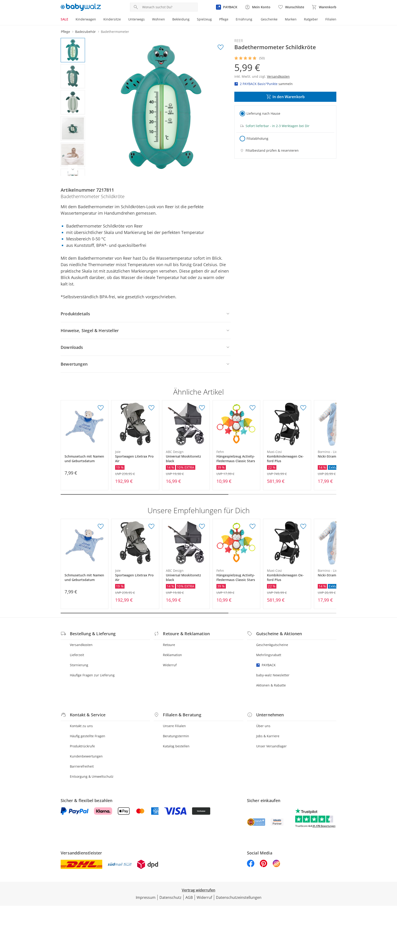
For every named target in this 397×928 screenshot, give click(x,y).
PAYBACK (269, 665)
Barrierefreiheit (82, 766)
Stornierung (79, 665)
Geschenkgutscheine (272, 645)
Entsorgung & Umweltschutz (91, 776)
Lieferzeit (77, 655)
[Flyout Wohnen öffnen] (167, 20)
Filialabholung (257, 138)
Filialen (330, 19)
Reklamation (172, 655)
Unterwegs (136, 19)
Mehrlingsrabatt (268, 655)
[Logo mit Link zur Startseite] (81, 7)
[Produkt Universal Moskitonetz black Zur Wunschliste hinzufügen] (202, 408)
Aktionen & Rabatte (271, 685)
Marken (291, 19)
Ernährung (244, 19)
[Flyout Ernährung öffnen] (254, 20)
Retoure (169, 645)
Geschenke (269, 19)
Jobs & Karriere (267, 736)
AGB (189, 897)
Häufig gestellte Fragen (87, 736)
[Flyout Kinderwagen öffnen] (98, 20)
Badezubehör (85, 31)
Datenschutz (170, 897)
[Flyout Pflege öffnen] (230, 20)
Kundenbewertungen (86, 756)
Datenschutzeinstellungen (238, 897)
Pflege (223, 19)
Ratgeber (311, 19)
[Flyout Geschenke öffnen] (279, 20)
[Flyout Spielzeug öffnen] (214, 20)
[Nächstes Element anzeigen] (72, 169)
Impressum (146, 897)
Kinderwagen (86, 19)
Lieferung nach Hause (263, 113)
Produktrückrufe (82, 746)
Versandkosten (81, 645)
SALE (64, 19)
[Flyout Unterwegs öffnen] (146, 20)
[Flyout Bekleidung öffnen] (191, 20)
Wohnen (158, 19)
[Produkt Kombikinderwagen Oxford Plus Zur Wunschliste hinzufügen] (303, 408)
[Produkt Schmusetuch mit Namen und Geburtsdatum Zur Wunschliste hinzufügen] (100, 408)
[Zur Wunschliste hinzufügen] (220, 47)
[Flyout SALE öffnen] (70, 20)
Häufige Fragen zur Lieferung (92, 675)
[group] (161, 107)
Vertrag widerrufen (198, 890)
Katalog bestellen (176, 746)
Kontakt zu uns (81, 726)
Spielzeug (204, 19)
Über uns (263, 726)
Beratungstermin (176, 736)
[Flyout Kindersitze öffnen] (123, 20)
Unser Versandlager (271, 746)
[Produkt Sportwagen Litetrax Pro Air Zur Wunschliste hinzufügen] (151, 408)
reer (238, 40)
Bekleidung (181, 19)
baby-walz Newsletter (272, 675)
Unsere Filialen (174, 726)
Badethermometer (115, 31)
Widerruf (170, 665)
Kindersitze (112, 19)
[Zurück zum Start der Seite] (391, 894)
